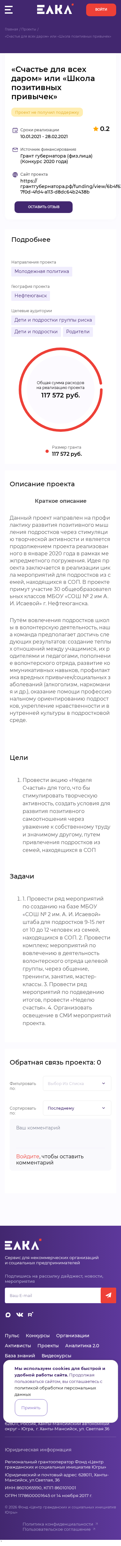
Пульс (12, 1335)
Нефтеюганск (31, 296)
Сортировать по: (23, 1110)
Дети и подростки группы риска (53, 320)
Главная (11, 29)
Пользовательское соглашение (57, 1529)
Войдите (27, 1156)
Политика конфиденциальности (58, 1524)
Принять (30, 1407)
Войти (101, 9)
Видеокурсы (56, 1355)
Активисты (18, 1345)
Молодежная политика (42, 271)
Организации (72, 1335)
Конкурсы (38, 1335)
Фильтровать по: (23, 1086)
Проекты (28, 29)
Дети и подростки (36, 332)
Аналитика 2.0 (82, 1345)
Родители (78, 332)
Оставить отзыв (43, 207)
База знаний (20, 1355)
